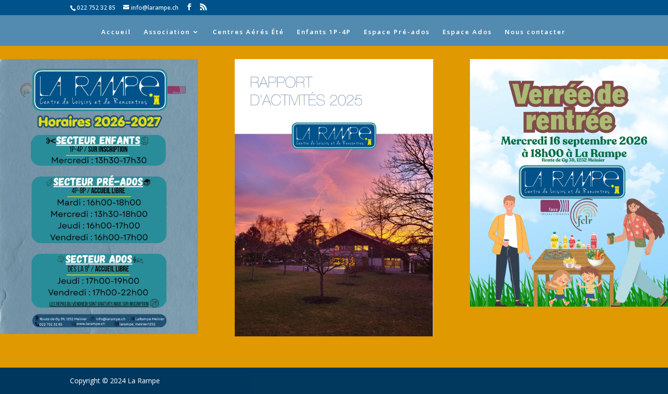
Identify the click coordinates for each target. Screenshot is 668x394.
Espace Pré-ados (397, 32)
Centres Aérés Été (248, 32)
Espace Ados (467, 32)
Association (167, 32)
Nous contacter (535, 32)
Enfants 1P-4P (324, 32)
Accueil (116, 32)
